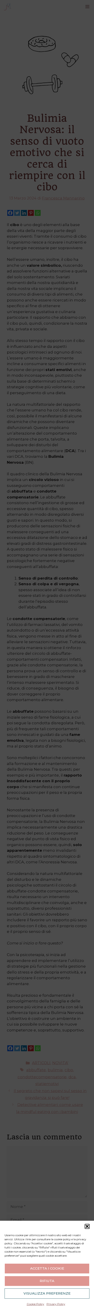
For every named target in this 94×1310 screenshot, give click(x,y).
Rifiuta (47, 1281)
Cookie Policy (35, 1304)
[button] (87, 1226)
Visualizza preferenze (47, 1293)
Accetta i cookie (47, 1268)
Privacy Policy (56, 1304)
